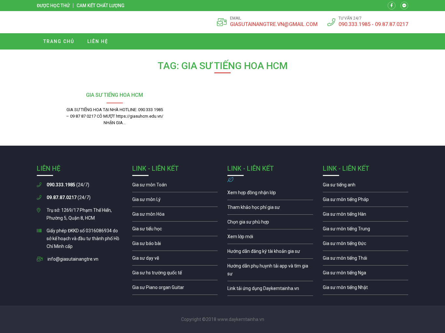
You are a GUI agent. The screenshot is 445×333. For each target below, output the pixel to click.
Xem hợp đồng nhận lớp (270, 194)
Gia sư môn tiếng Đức (366, 245)
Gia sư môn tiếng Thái (366, 259)
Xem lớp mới (270, 238)
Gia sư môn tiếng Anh (366, 186)
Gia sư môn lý (175, 201)
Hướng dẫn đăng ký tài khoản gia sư (270, 252)
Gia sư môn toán (175, 186)
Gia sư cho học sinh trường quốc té (175, 274)
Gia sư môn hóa (175, 215)
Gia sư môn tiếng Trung (366, 230)
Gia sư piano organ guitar (175, 289)
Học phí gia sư (270, 208)
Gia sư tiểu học (175, 230)
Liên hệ (97, 41)
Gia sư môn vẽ (175, 259)
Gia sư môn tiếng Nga (270, 290)
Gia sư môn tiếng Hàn (366, 215)
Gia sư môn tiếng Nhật (366, 289)
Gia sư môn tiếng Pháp (366, 201)
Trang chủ (58, 41)
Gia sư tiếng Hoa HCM (114, 95)
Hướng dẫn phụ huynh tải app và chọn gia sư (270, 271)
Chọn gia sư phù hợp (270, 223)
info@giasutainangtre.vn (73, 259)
